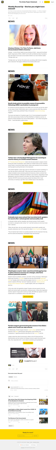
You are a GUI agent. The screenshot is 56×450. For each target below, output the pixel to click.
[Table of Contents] (1, 225)
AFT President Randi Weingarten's (16, 162)
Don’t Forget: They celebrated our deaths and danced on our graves (21, 419)
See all (10, 425)
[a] (43, 412)
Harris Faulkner (36, 229)
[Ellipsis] (47, 387)
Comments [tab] (11, 376)
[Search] (40, 2)
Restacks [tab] (15, 376)
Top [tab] (9, 396)
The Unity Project (16, 404)
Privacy (28, 442)
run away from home (41, 280)
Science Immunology (40, 111)
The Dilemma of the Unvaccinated (17, 418)
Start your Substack (25, 444)
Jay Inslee (21, 278)
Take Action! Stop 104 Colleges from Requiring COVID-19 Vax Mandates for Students (22, 400)
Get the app (33, 444)
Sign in (52, 2)
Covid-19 (36, 333)
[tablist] (13, 377)
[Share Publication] (42, 2)
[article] (28, 402)
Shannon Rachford (13, 387)
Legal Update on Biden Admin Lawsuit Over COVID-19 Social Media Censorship (22, 410)
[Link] (6, 21)
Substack (22, 447)
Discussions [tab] (16, 396)
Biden (16, 331)
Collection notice (36, 442)
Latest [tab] (12, 396)
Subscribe (47, 2)
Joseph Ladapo (32, 330)
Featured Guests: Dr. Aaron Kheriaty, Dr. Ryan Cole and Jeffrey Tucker (21, 412)
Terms (31, 442)
